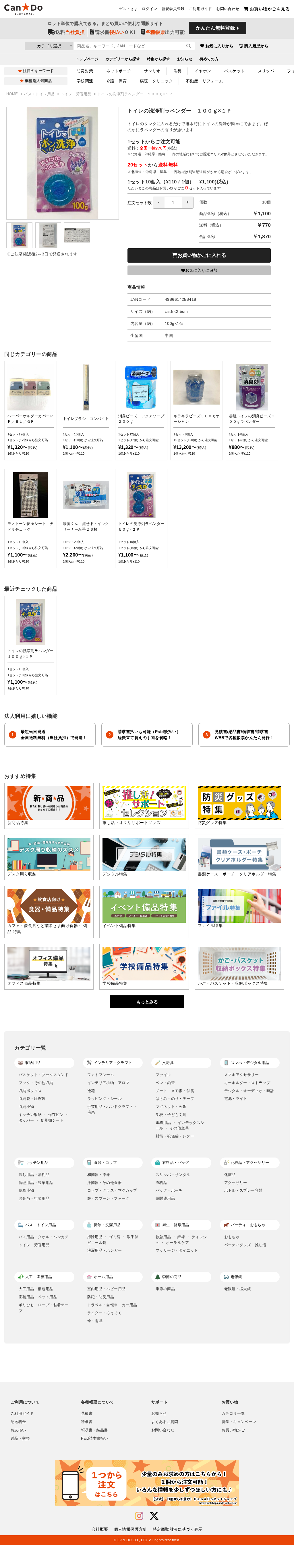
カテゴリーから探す (122, 59)
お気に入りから (219, 46)
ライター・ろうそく (104, 1313)
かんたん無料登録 (215, 28)
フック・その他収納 (36, 1083)
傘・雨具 (95, 1321)
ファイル (163, 1075)
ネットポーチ (118, 71)
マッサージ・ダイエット (177, 1250)
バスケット (234, 71)
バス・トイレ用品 (40, 94)
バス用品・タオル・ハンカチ (44, 1237)
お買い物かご (233, 1430)
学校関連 (85, 81)
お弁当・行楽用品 (34, 1198)
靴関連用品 (165, 1198)
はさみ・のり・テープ (175, 1098)
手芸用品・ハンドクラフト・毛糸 (112, 1109)
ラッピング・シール (104, 1098)
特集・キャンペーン (239, 1422)
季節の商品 (165, 1289)
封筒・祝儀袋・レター (175, 1136)
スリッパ (266, 71)
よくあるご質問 (164, 1422)
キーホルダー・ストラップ (247, 1083)
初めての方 (208, 59)
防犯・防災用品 (100, 1297)
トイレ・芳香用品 (76, 94)
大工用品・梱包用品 (36, 1289)
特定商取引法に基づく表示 (177, 1529)
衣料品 (161, 1182)
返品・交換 (20, 1439)
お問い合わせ (227, 9)
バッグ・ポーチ (169, 1190)
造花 (91, 1091)
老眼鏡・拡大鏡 (237, 1289)
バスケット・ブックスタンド (44, 1075)
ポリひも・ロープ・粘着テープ (44, 1308)
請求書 (86, 1422)
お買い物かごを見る (270, 8)
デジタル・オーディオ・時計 (249, 1091)
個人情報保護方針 (130, 1529)
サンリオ (152, 71)
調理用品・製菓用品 (36, 1182)
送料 (70, 32)
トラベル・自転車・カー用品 (112, 1305)
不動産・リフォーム (204, 81)
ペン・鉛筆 (165, 1083)
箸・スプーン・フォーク (108, 1198)
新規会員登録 (173, 9)
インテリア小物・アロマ (108, 1083)
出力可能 (165, 32)
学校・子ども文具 (171, 1114)
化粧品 (230, 1174)
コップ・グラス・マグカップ (112, 1190)
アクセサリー (235, 1182)
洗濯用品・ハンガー (104, 1250)
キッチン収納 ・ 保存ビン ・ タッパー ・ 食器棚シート (44, 1117)
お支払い (18, 1430)
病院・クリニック (156, 81)
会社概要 (100, 1529)
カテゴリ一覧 (233, 1414)
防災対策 (85, 71)
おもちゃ (232, 1237)
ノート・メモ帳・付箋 (175, 1091)
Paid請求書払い (94, 1439)
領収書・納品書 (94, 1430)
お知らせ (185, 59)
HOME (12, 94)
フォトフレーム (100, 1075)
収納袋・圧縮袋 (32, 1098)
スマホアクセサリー (241, 1075)
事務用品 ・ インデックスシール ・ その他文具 (180, 1126)
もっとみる (147, 1001)
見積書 (86, 1414)
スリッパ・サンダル (173, 1174)
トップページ (87, 59)
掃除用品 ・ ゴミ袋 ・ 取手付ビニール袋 (112, 1240)
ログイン (149, 9)
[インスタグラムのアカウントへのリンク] (139, 1516)
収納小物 (26, 1106)
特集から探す (158, 59)
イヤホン (203, 71)
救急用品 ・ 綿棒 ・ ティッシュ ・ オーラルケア (181, 1240)
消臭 (177, 71)
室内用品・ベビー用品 (106, 1289)
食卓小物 (26, 1190)
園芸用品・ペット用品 (38, 1297)
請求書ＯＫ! (115, 32)
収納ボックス (30, 1091)
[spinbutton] (173, 202)
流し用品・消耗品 (34, 1174)
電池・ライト (235, 1098)
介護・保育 (116, 81)
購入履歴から (256, 46)
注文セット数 (139, 202)
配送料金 (18, 1422)
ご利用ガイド (200, 9)
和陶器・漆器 (98, 1174)
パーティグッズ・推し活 (245, 1245)
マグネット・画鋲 (171, 1106)
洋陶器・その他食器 (104, 1182)
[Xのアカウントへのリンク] (154, 1516)
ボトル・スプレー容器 (243, 1190)
